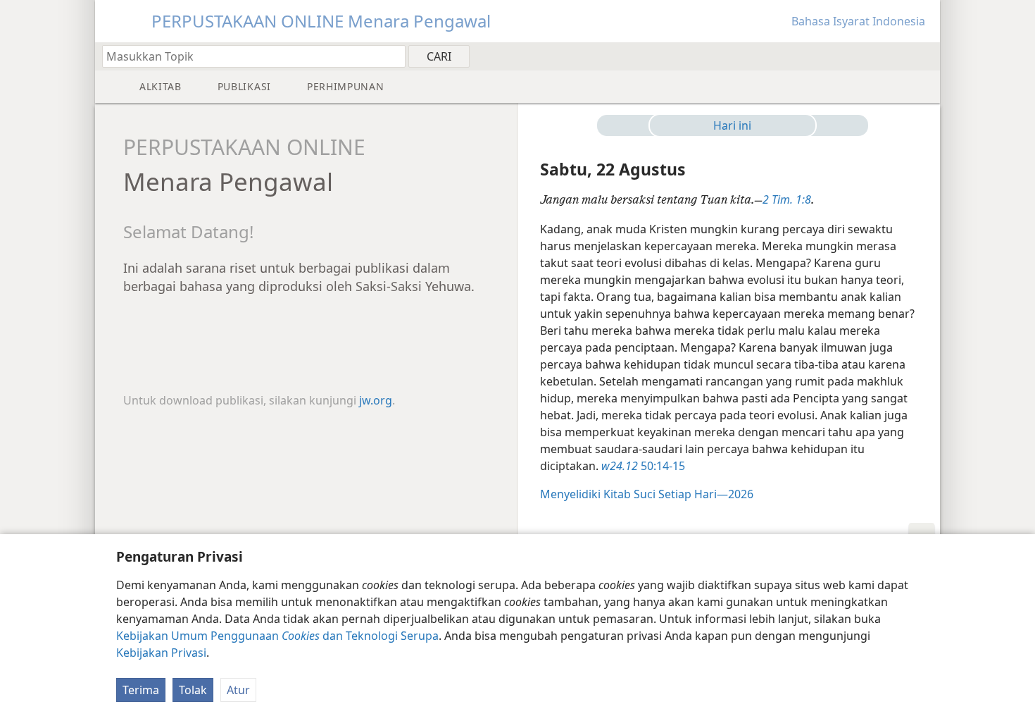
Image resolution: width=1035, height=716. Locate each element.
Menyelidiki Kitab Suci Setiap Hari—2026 (646, 494)
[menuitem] (924, 55)
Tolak (193, 690)
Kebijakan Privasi (161, 652)
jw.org (375, 400)
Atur (238, 690)
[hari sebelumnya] (629, 125)
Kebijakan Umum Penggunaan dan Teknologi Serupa (277, 635)
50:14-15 (643, 466)
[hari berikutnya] (836, 125)
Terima (141, 690)
